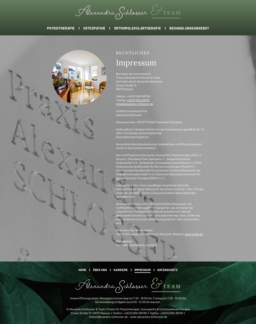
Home (82, 270)
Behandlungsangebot (189, 28)
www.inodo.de (194, 234)
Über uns (100, 270)
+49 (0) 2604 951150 (139, 96)
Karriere (121, 270)
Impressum (143, 270)
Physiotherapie (61, 28)
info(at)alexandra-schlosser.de (108, 317)
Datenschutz (167, 270)
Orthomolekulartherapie (137, 28)
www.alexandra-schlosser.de (148, 317)
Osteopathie (94, 28)
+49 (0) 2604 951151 (138, 100)
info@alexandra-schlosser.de (134, 104)
